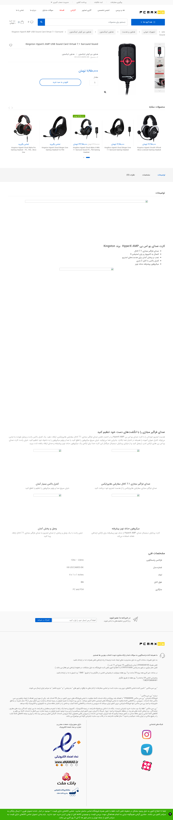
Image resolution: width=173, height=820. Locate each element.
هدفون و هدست (128, 31)
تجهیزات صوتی (149, 31)
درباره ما (33, 10)
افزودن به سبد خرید (60, 82)
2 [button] (83, 157)
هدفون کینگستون (107, 31)
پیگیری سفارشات (116, 2)
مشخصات (146, 174)
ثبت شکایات (98, 2)
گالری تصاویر (86, 10)
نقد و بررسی (120, 10)
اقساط (62, 10)
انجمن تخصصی (103, 10)
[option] (128, 69)
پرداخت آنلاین (81, 2)
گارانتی (73, 10)
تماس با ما (20, 10)
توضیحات (161, 174)
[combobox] (87, 22)
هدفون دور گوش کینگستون (80, 31)
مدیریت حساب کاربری (61, 2)
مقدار (96, 77)
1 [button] (88, 157)
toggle (170, 814)
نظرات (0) (131, 174)
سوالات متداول (47, 10)
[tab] (161, 175)
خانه (163, 31)
